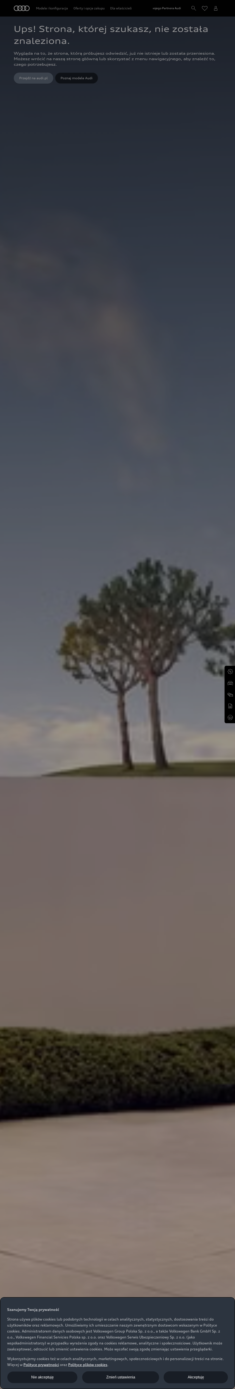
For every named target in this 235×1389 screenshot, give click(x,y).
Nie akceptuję (42, 1377)
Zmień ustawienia (120, 1377)
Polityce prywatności (41, 1364)
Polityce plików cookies (87, 1364)
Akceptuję (196, 1377)
